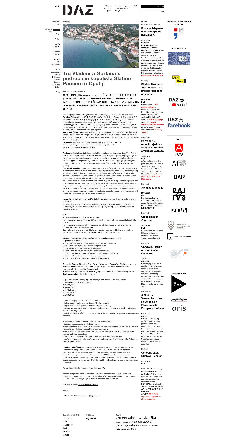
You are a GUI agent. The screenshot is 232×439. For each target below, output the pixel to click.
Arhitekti (57, 59)
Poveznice (56, 84)
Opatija (96, 396)
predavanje (122, 425)
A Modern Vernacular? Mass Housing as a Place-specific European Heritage (152, 301)
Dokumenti (56, 77)
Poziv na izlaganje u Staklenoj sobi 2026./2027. (152, 31)
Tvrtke (57, 62)
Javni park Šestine (152, 187)
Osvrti (58, 34)
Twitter (66, 428)
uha (148, 425)
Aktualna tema (48, 30)
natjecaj (136, 421)
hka (143, 418)
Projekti (57, 39)
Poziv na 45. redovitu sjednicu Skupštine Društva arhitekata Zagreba (152, 146)
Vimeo (66, 434)
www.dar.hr (73, 209)
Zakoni (57, 87)
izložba (150, 418)
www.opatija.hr (112, 207)
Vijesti (58, 24)
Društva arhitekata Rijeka (88, 384)
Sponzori (57, 82)
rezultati (143, 425)
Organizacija (55, 72)
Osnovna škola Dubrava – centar (151, 354)
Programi (57, 54)
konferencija (120, 422)
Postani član (55, 64)
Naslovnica (56, 21)
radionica (134, 425)
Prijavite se (91, 418)
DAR (65, 396)
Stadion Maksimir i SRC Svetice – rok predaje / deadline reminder (152, 89)
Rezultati (57, 47)
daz (132, 417)
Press (58, 92)
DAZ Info (57, 69)
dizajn (139, 418)
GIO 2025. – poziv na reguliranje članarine (151, 250)
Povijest (57, 79)
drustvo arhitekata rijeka (77, 396)
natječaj (90, 396)
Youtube (67, 431)
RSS (65, 421)
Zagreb (131, 428)
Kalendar (57, 52)
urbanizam (121, 429)
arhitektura (124, 418)
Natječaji (57, 44)
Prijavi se (160, 7)
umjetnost (154, 425)
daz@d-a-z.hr (120, 11)
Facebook (68, 425)
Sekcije (57, 74)
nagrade (128, 422)
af (116, 418)
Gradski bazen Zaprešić (149, 218)
